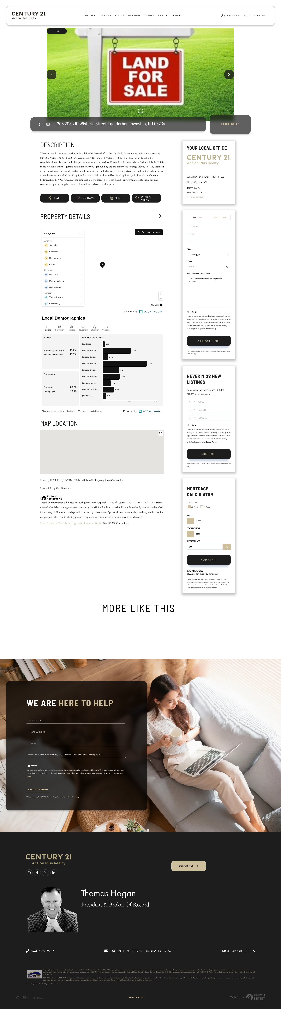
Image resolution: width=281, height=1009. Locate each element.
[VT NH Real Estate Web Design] (247, 998)
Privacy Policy (211, 329)
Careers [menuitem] (149, 15)
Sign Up (248, 15)
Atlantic (66, 523)
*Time (189, 261)
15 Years (207, 507)
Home (43, 523)
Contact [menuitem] (177, 15)
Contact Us (191, 197)
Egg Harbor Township (83, 523)
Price (189, 515)
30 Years (194, 507)
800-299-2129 (197, 182)
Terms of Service (72, 797)
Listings (51, 523)
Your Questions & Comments (198, 273)
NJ (59, 523)
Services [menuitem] (104, 15)
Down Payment (193, 528)
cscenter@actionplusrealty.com (140, 951)
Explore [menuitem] (119, 15)
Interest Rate (193, 541)
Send (38, 791)
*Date (189, 249)
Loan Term (192, 502)
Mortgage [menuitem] (134, 15)
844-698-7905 (231, 15)
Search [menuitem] (89, 15)
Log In (261, 15)
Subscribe (208, 454)
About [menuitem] (161, 15)
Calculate (208, 560)
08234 (98, 523)
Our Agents (200, 197)
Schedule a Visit (219, 217)
